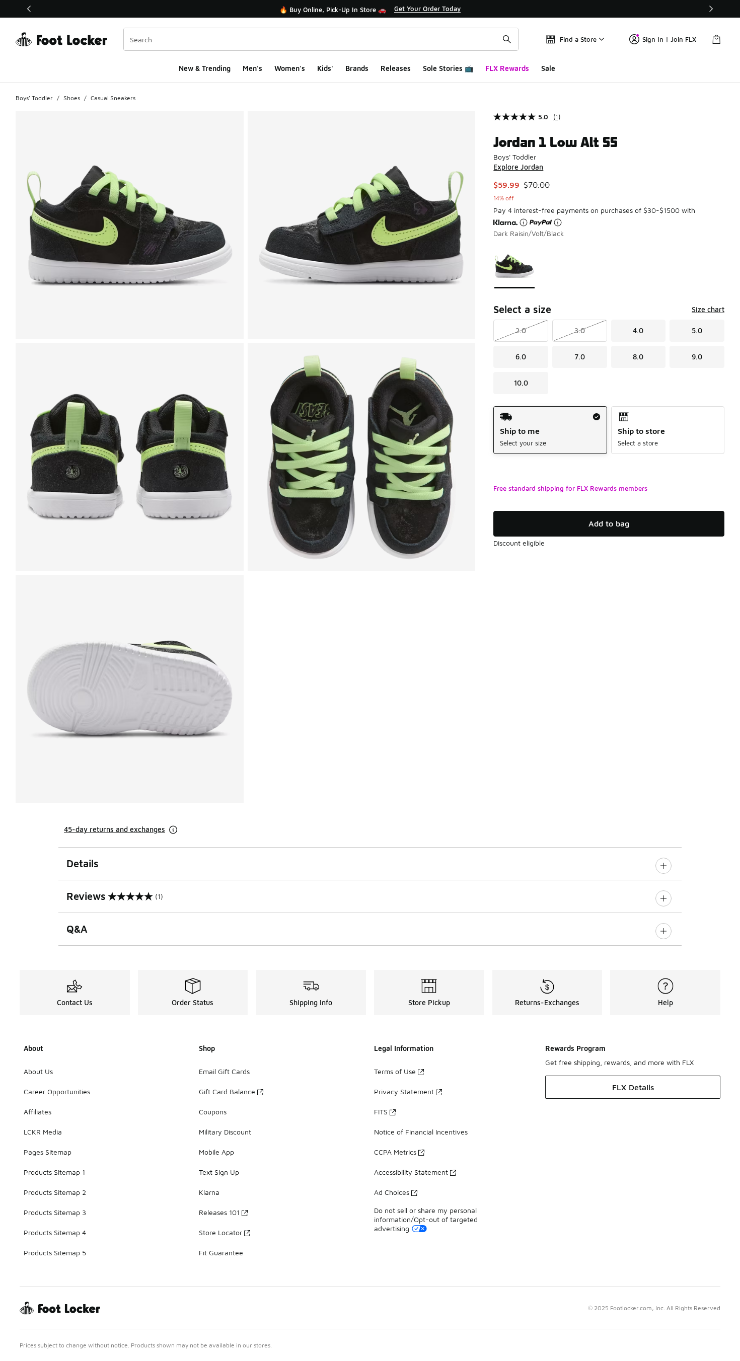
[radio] (550, 430)
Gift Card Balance (227, 1091)
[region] (370, 9)
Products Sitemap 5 (55, 1252)
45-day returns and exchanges (114, 829)
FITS (381, 1111)
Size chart (708, 309)
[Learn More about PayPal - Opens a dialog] (558, 222)
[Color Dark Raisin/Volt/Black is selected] (514, 266)
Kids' (325, 68)
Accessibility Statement (411, 1172)
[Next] (711, 9)
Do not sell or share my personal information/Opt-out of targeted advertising (426, 1219)
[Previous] (29, 9)
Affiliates (37, 1111)
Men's (252, 68)
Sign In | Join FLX (669, 39)
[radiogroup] (608, 430)
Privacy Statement (404, 1091)
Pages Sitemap (47, 1152)
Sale (548, 68)
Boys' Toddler (34, 98)
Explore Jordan (518, 167)
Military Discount (225, 1131)
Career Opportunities (57, 1091)
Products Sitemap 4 (55, 1232)
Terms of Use (395, 1071)
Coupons (213, 1111)
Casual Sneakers (113, 98)
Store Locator (220, 1232)
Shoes (71, 98)
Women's (289, 68)
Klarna (209, 1192)
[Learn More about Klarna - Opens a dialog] (523, 222)
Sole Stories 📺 (448, 68)
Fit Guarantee (221, 1252)
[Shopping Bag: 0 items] (716, 39)
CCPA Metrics (395, 1152)
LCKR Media (43, 1131)
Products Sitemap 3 (55, 1212)
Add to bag (608, 523)
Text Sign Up (219, 1172)
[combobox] (321, 39)
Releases (396, 68)
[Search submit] (507, 39)
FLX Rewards (507, 68)
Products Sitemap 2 (55, 1192)
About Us (38, 1071)
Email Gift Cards (224, 1071)
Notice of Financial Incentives (421, 1131)
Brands (356, 68)
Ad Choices (391, 1192)
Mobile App (216, 1152)
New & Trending (205, 68)
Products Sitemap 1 (54, 1172)
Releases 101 (219, 1212)
